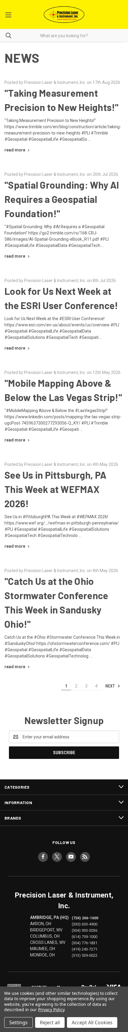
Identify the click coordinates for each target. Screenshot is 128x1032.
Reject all (50, 1022)
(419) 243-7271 (84, 949)
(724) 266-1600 (85, 917)
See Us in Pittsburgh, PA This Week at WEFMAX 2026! (55, 489)
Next (110, 686)
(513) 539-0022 (84, 955)
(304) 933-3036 (84, 930)
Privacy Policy (51, 1009)
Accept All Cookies (92, 1022)
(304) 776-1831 (84, 943)
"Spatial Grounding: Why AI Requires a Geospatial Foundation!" (61, 199)
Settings (18, 1022)
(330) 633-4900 (84, 924)
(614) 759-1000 (84, 936)
